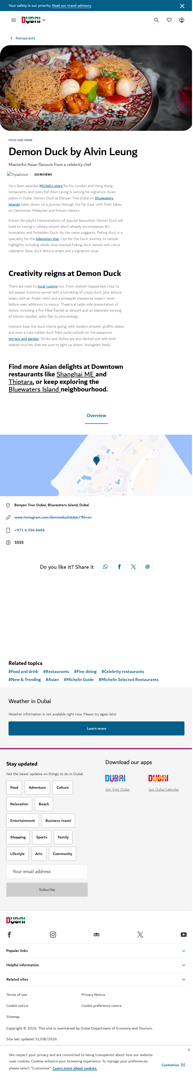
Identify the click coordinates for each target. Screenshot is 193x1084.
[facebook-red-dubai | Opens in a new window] (119, 566)
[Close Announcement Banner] (182, 6)
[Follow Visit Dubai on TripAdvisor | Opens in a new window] (96, 935)
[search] (157, 20)
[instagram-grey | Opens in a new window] (53, 935)
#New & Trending (25, 679)
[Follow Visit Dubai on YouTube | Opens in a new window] (184, 935)
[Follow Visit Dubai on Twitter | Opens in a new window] (140, 935)
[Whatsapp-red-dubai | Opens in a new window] (105, 566)
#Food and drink (23, 671)
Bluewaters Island (35, 389)
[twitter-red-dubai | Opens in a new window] (133, 566)
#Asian (52, 679)
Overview (96, 416)
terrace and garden (24, 338)
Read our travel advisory (71, 5)
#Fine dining (85, 671)
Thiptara (21, 381)
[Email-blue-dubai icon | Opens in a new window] (147, 566)
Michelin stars (51, 186)
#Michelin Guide (79, 679)
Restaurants (25, 38)
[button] (173, 1065)
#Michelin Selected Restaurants (129, 679)
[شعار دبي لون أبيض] (21, 921)
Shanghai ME (76, 374)
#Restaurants (56, 671)
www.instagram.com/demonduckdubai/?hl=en (53, 517)
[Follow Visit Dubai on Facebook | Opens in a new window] (9, 935)
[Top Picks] (169, 20)
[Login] (181, 20)
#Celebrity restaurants (123, 671)
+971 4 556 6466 (30, 530)
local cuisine (48, 286)
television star (47, 239)
